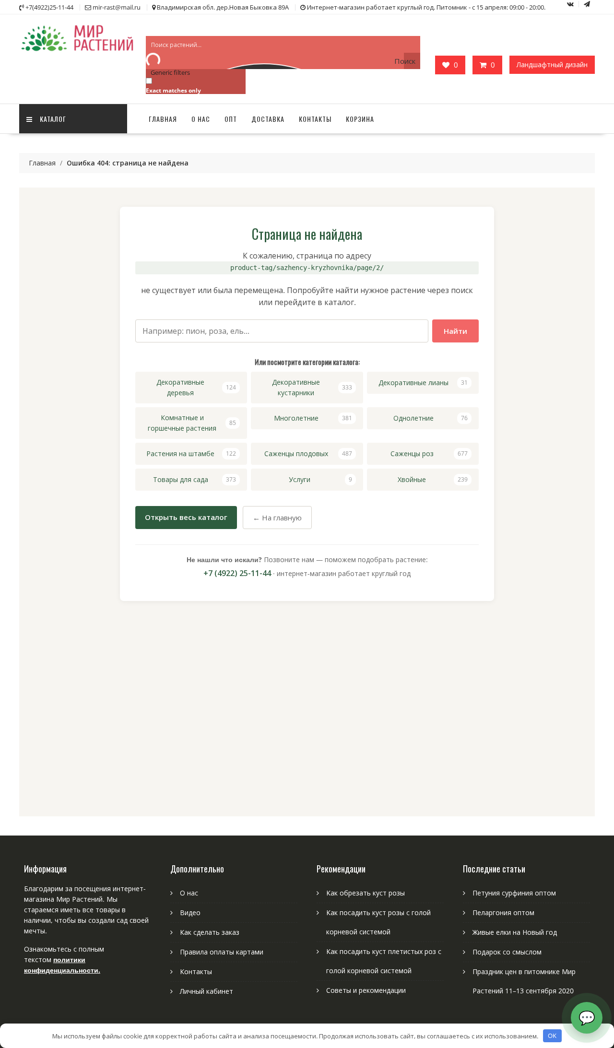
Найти (455, 331)
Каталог (53, 119)
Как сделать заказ (209, 932)
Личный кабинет (206, 991)
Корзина (360, 119)
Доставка (267, 119)
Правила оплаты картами (221, 951)
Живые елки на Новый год (514, 932)
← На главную (277, 517)
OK (552, 1035)
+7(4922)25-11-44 (49, 7)
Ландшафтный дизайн (552, 64)
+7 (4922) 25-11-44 (237, 573)
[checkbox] (194, 85)
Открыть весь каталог (186, 517)
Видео (190, 912)
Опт (230, 119)
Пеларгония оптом (503, 912)
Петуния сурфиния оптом (514, 892)
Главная (163, 119)
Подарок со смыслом (507, 951)
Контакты (315, 119)
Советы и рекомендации (366, 990)
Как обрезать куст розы (365, 892)
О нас (200, 119)
